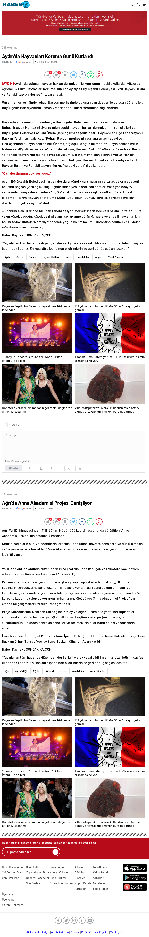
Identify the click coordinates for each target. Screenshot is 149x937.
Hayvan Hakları (50, 257)
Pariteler (80, 888)
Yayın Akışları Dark (37, 872)
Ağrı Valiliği (21, 671)
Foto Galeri (100, 867)
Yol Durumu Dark (12, 872)
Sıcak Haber (100, 888)
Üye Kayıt (8, 899)
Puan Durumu (58, 877)
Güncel (32, 257)
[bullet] (58, 468)
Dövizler (80, 872)
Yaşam (98, 257)
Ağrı (6, 671)
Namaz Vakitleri (59, 872)
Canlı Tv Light (10, 877)
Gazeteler (99, 883)
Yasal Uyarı (116, 932)
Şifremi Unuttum (12, 905)
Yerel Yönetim (116, 257)
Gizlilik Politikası (60, 932)
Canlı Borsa (57, 867)
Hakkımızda (33, 932)
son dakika (83, 257)
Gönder (13, 468)
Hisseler (80, 877)
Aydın (7, 257)
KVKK (84, 932)
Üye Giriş (7, 894)
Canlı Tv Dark (34, 867)
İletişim (46, 932)
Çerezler (75, 932)
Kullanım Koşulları (99, 932)
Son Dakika (33, 883)
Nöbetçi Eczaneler (37, 877)
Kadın (68, 257)
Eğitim (36, 671)
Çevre (19, 257)
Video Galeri (100, 872)
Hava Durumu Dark (13, 867)
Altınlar (79, 867)
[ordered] (52, 468)
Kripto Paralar (84, 883)
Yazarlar (98, 877)
